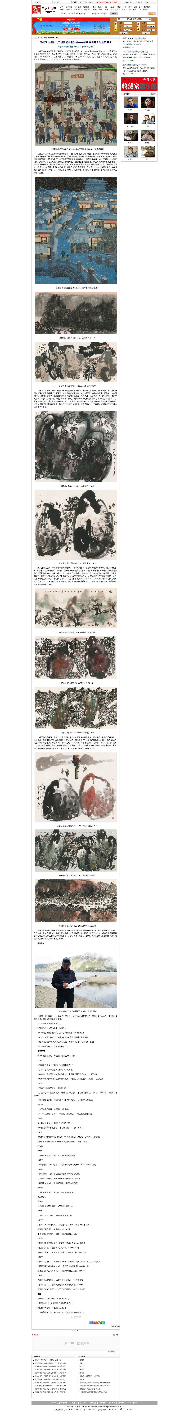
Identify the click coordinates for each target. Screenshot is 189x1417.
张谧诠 (82, 1370)
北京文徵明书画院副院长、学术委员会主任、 (50, 1379)
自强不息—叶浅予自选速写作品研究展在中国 (95, 1386)
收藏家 (112, 7)
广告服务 (74, 1403)
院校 (112, 10)
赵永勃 (82, 1373)
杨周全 (82, 1360)
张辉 (81, 1363)
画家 (106, 7)
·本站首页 (129, 2)
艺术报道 (69, 7)
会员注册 (83, 2)
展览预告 (86, 7)
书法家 (100, 7)
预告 (135, 7)
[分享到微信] (99, 1322)
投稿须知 (93, 1403)
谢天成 (82, 1366)
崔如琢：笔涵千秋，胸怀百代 (90, 1376)
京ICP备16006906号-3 (88, 1410)
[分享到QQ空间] (103, 1322)
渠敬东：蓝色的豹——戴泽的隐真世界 (48, 1360)
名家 (40, 37)
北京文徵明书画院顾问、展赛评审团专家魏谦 (50, 1389)
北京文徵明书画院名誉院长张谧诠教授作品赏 (50, 1366)
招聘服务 (83, 1403)
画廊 (106, 10)
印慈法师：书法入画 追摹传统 (90, 1389)
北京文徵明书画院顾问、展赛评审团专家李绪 (50, 1370)
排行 (129, 7)
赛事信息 (78, 7)
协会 (100, 10)
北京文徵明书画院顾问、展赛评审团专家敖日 (50, 1382)
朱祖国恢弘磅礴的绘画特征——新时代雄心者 (50, 1386)
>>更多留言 (115, 1335)
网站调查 (121, 1403)
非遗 (134, 10)
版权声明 (112, 1403)
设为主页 (148, 2)
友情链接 (102, 1403)
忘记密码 (90, 2)
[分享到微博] (95, 1322)
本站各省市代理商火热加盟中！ (135, 65)
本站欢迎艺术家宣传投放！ (89, 14)
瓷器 (129, 10)
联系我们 (64, 1403)
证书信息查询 (132, 1403)
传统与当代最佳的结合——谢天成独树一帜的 (95, 1382)
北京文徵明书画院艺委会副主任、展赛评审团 (50, 1363)
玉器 (123, 10)
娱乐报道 (87, 10)
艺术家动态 (78, 10)
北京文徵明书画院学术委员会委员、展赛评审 (50, 1376)
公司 (140, 7)
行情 (124, 7)
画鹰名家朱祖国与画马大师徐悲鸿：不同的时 (50, 1392)
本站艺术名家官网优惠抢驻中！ (135, 38)
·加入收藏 (138, 2)
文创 (139, 10)
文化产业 (69, 10)
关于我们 (55, 1403)
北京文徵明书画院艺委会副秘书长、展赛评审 (50, 1373)
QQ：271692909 (129, 1410)
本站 (35, 37)
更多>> (153, 94)
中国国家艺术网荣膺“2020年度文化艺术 (93, 1392)
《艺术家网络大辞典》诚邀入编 (135, 52)
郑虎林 (82, 1379)
